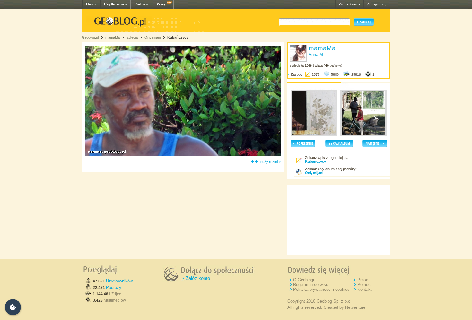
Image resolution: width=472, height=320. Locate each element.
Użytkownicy (115, 4)
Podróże (141, 4)
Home (91, 4)
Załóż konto (349, 4)
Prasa (362, 279)
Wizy (161, 4)
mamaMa (112, 37)
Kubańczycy (177, 37)
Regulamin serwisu (310, 284)
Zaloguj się (377, 4)
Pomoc (364, 284)
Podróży (113, 287)
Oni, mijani (152, 37)
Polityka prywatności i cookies (321, 289)
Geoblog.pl (90, 37)
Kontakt (364, 289)
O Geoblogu (304, 279)
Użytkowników (119, 281)
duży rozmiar (270, 162)
